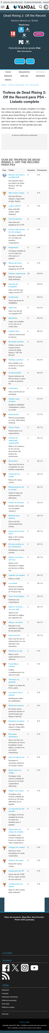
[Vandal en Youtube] (34, 967)
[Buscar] (40, 7)
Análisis (24, 76)
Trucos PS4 (20, 61)
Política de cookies (8, 1007)
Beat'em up (25, 20)
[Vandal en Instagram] (25, 967)
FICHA (8, 72)
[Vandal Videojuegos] (24, 7)
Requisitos (24, 72)
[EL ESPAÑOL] (46, 7)
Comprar (39, 34)
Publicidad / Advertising (10, 997)
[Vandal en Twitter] (15, 967)
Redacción (5, 990)
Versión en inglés (24, 1022)
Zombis (35, 20)
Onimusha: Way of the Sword (13, 2)
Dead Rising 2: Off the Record (24, 15)
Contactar (5, 993)
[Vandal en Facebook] (6, 967)
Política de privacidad (9, 1000)
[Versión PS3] (27, 29)
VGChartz (5, 1014)
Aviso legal (5, 1004)
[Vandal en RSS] (6, 975)
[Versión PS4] (21, 30)
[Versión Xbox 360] (24, 35)
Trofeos (30, 61)
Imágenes (40, 76)
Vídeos (8, 80)
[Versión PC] (21, 42)
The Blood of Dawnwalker (33, 2)
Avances (8, 76)
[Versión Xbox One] (27, 42)
